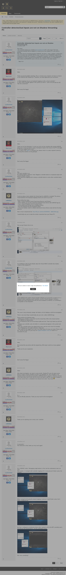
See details (45, 285)
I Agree (33, 289)
